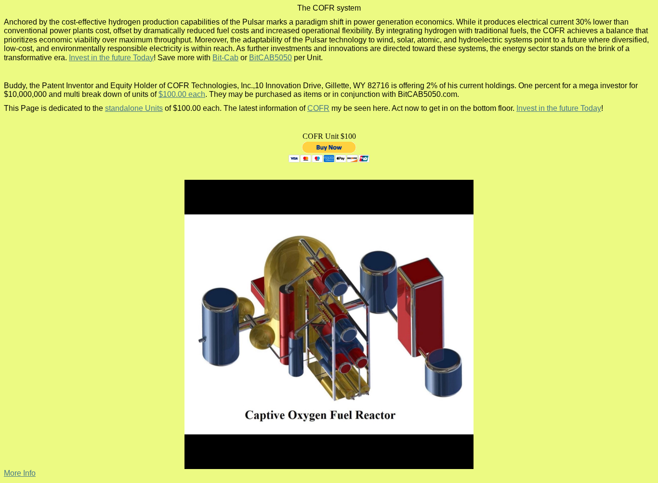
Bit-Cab (225, 58)
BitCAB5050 (270, 58)
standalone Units (134, 108)
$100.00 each (181, 94)
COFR (318, 108)
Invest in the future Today (111, 58)
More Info (20, 473)
